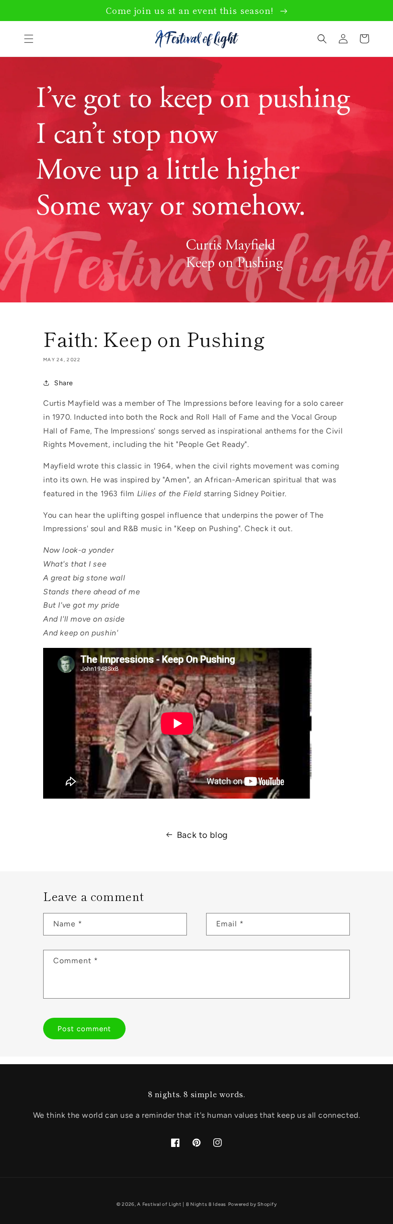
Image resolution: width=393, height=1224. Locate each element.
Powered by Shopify (252, 1204)
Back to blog (202, 835)
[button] (28, 38)
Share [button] (63, 383)
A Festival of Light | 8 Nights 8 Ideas (181, 1204)
